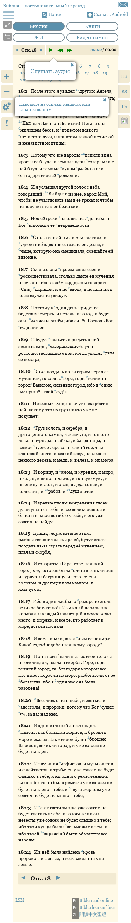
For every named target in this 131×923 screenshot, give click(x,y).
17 (87, 72)
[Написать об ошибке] (123, 4)
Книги (92, 26)
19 (105, 72)
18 (95, 72)
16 (77, 72)
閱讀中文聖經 (89, 914)
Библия (39, 26)
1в (42, 832)
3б (68, 490)
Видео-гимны (92, 37)
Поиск (54, 14)
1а (77, 89)
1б (29, 319)
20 (22, 79)
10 (22, 72)
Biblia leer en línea (94, 907)
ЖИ (38, 37)
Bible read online (93, 900)
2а (46, 490)
